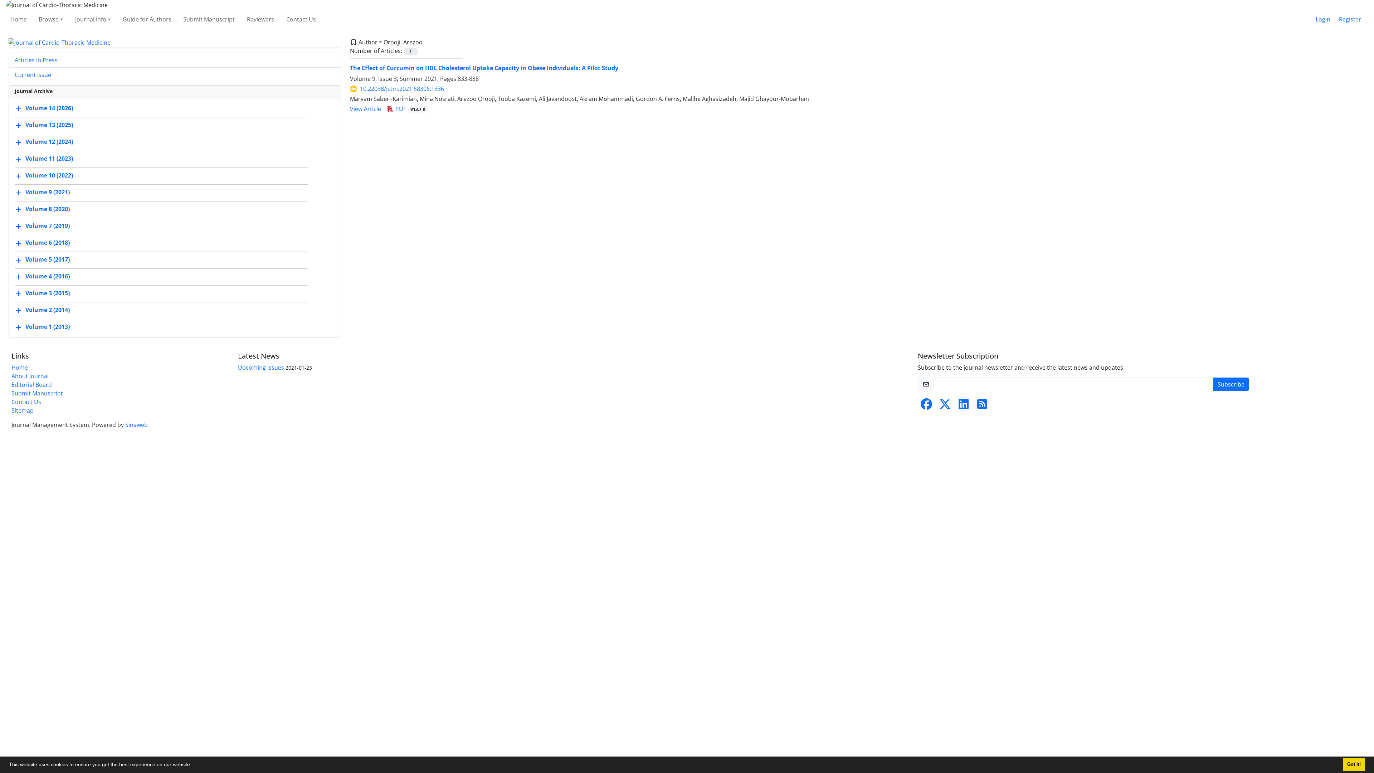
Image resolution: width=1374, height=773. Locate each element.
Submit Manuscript (209, 19)
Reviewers (260, 19)
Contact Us (301, 19)
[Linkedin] (963, 406)
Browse (49, 19)
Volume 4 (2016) (47, 277)
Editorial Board (31, 385)
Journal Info (90, 19)
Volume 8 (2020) (47, 209)
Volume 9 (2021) (47, 192)
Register (1350, 19)
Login (1323, 19)
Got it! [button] (1354, 764)
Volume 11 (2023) (49, 159)
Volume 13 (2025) (49, 125)
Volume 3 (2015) (47, 293)
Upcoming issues (261, 367)
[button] (194, 765)
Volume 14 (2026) (49, 108)
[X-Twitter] (945, 406)
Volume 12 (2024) (49, 142)
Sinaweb (136, 425)
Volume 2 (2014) (47, 310)
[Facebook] (926, 406)
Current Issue (33, 75)
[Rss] (982, 406)
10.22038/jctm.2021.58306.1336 (402, 89)
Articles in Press (36, 60)
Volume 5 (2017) (47, 260)
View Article (365, 109)
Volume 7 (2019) (47, 226)
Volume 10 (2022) (49, 176)
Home (18, 19)
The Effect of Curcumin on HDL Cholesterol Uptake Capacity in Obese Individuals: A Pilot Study (484, 68)
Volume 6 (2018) (47, 243)
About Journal (30, 376)
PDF (409, 109)
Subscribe (1231, 384)
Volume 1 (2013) (47, 327)
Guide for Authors (147, 19)
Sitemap (22, 410)
